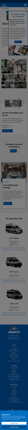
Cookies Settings (14, 423)
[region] (14, 420)
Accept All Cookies (14, 427)
